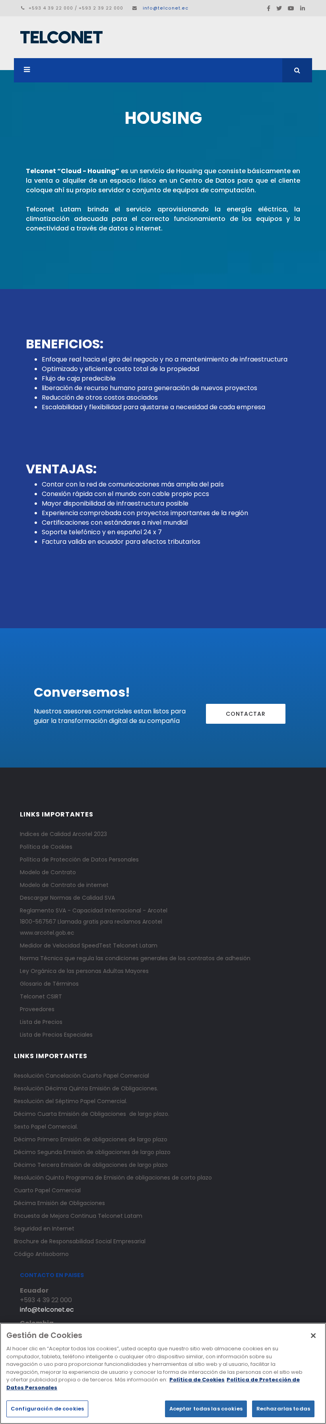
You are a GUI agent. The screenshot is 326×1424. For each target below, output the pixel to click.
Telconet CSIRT (41, 996)
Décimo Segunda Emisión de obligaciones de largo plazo (92, 1152)
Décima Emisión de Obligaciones (59, 1203)
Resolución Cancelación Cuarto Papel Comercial (81, 1076)
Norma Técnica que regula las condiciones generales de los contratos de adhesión (135, 958)
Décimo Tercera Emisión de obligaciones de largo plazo (91, 1165)
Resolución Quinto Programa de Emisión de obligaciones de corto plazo (113, 1178)
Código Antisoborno (41, 1254)
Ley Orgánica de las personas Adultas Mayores (84, 971)
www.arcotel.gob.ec (47, 933)
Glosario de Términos (49, 984)
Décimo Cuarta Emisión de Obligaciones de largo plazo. (91, 1114)
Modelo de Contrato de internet (64, 885)
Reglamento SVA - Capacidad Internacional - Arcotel (93, 910)
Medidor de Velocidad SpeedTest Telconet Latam (88, 945)
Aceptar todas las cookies (206, 1408)
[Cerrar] (313, 1335)
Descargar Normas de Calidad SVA (67, 898)
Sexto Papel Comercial (45, 1127)
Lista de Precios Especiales (56, 1035)
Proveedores (37, 1009)
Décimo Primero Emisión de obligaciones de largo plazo (90, 1139)
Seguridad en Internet (44, 1229)
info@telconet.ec (165, 8)
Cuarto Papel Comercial (47, 1190)
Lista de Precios (41, 1022)
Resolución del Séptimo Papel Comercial (70, 1101)
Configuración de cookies (47, 1408)
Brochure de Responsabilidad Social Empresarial (80, 1241)
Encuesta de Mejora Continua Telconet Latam (78, 1216)
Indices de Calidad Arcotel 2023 (63, 834)
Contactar (246, 714)
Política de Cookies (46, 847)
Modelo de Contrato (48, 872)
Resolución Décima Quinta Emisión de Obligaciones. (86, 1088)
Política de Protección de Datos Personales (79, 859)
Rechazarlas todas (283, 1408)
